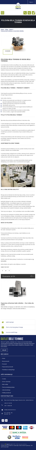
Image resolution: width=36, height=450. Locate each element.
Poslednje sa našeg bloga (8, 369)
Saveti (11, 29)
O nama (4, 379)
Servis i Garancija (6, 381)
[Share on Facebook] (2, 270)
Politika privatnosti (6, 392)
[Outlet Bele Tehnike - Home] (18, 5)
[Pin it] (9, 270)
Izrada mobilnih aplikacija (24, 445)
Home (2, 29)
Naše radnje (10, 322)
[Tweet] (6, 270)
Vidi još (4, 350)
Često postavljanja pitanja (8, 387)
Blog (6, 29)
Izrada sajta (16, 445)
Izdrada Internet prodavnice (7, 445)
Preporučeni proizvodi (7, 366)
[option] (18, 296)
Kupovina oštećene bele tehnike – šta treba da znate (17, 304)
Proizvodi (4, 364)
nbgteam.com (9, 444)
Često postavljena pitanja (14, 327)
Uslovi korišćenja (11, 332)
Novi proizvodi (5, 361)
